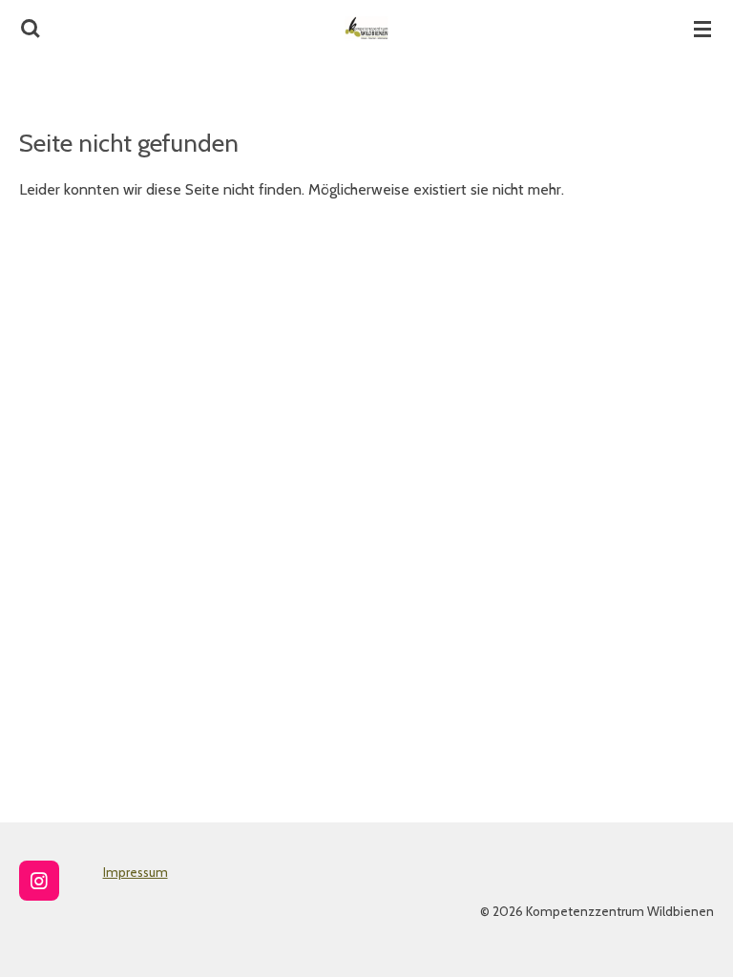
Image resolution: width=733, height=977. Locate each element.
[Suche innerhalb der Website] (31, 29)
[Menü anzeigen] (702, 29)
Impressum (135, 872)
